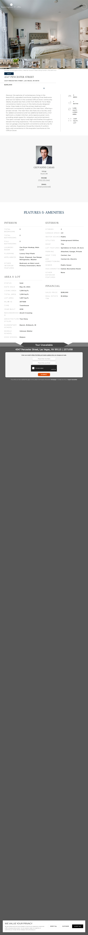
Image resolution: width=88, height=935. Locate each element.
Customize (65, 926)
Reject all (53, 926)
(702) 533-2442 (44, 180)
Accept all (77, 926)
